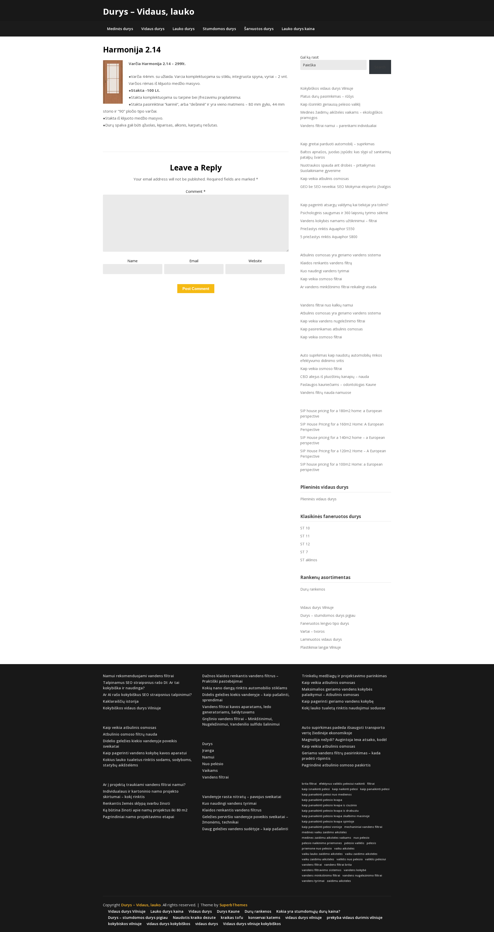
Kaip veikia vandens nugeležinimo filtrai (332, 321)
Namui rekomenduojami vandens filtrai (138, 675)
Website (255, 260)
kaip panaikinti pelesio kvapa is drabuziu (330, 810)
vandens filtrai (312, 864)
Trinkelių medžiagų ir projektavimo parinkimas (344, 675)
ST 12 (305, 543)
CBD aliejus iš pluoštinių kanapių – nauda (334, 376)
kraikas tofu (232, 917)
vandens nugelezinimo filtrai (362, 875)
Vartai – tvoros (312, 631)
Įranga (208, 750)
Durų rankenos (312, 589)
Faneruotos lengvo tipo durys (324, 623)
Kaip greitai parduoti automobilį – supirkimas (337, 143)
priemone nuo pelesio (317, 848)
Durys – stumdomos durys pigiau (327, 615)
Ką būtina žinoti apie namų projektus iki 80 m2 (145, 810)
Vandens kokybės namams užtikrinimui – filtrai (338, 220)
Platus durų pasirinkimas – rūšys (327, 96)
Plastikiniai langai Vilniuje (320, 647)
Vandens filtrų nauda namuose (325, 392)
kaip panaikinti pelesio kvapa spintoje (328, 821)
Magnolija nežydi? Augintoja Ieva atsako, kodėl (344, 739)
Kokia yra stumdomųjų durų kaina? (308, 911)
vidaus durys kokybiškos (168, 924)
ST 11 (305, 535)
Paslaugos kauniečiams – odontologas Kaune (338, 384)
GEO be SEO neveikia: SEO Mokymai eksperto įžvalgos (345, 186)
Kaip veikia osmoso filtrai (321, 278)
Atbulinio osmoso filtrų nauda (130, 734)
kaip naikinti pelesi (345, 789)
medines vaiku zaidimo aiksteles (324, 832)
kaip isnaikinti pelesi (316, 789)
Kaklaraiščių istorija (121, 701)
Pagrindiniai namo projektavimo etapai (138, 816)
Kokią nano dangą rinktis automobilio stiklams (244, 687)
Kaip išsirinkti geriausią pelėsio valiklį (330, 104)
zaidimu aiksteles (339, 881)
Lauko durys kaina (298, 28)
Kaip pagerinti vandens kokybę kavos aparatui (145, 752)
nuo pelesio (361, 837)
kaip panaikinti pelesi (375, 789)
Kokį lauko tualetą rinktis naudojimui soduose (343, 707)
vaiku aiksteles (344, 848)
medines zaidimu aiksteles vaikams (326, 837)
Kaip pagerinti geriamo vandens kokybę (338, 701)
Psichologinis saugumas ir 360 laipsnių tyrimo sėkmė (344, 212)
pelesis (371, 843)
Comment (196, 191)
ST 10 (305, 528)
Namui (208, 757)
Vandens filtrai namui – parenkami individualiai (338, 125)
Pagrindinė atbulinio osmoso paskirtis (336, 765)
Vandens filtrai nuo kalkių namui (326, 305)
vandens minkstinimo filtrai (321, 875)
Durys (207, 743)
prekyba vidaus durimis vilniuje (354, 917)
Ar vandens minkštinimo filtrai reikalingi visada (338, 286)
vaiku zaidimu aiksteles (318, 859)
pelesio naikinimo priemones (322, 843)
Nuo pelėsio (212, 763)
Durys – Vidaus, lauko (149, 11)
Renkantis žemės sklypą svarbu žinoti (136, 803)
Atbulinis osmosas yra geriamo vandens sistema (340, 254)
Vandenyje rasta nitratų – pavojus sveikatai (241, 796)
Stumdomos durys (219, 28)
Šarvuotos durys (259, 28)
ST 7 (304, 551)
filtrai (371, 783)
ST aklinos (308, 559)
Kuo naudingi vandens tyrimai (324, 270)
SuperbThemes (233, 904)
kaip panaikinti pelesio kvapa (322, 800)
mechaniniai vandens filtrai (363, 827)
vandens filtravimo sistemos (321, 870)
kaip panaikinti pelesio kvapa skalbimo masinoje (335, 816)
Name (132, 260)
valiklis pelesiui (375, 859)
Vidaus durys (152, 28)
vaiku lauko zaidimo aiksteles (322, 854)
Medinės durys (120, 28)
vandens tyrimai (313, 881)
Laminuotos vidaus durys (321, 639)
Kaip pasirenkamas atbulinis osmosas (331, 329)
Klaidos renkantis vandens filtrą (326, 262)
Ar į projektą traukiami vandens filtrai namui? (144, 784)
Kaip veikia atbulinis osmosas (324, 178)
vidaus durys (206, 924)
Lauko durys (184, 28)
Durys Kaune (228, 911)
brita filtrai (309, 783)
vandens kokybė (355, 870)
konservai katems (264, 917)
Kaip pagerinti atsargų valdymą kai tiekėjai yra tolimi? (344, 204)
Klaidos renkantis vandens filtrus (231, 810)
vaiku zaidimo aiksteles (361, 854)
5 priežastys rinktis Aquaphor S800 (328, 236)
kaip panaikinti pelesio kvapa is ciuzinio (329, 805)
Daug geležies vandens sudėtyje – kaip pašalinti (245, 828)
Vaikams (210, 770)
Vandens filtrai (215, 777)
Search (380, 67)
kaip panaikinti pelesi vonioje (322, 827)
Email (193, 260)
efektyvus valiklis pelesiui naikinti (342, 783)
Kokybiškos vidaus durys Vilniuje (326, 88)
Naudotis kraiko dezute (194, 917)
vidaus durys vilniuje (303, 917)
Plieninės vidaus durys (318, 498)
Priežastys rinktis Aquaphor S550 (327, 228)
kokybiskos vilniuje (125, 924)
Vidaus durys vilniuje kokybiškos (252, 924)
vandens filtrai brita (338, 864)
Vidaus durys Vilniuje (317, 607)
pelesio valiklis (354, 843)
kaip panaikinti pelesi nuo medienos (327, 794)
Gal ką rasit (309, 57)
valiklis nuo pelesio (350, 859)
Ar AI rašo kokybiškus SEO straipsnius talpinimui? (147, 694)
